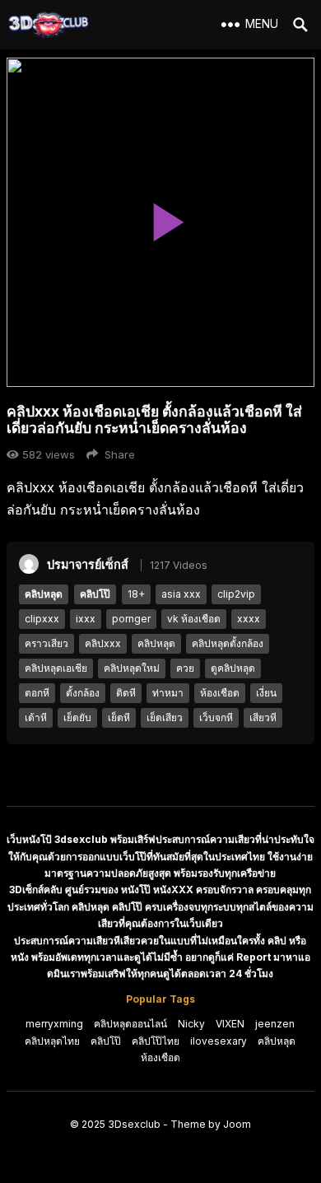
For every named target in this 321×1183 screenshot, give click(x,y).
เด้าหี (36, 717)
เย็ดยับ (77, 717)
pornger (131, 618)
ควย (185, 668)
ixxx (85, 618)
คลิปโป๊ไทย (155, 1041)
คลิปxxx (103, 643)
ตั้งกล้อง (83, 693)
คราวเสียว (46, 643)
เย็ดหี (119, 717)
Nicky (191, 1024)
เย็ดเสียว (165, 717)
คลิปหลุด (44, 594)
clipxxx (42, 618)
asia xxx (181, 594)
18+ (136, 594)
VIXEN (230, 1024)
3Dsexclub (134, 1124)
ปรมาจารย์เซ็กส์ (87, 564)
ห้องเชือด (220, 693)
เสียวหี (263, 717)
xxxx (248, 618)
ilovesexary (218, 1041)
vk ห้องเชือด (194, 618)
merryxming (54, 1024)
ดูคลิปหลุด (233, 668)
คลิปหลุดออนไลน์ (130, 1024)
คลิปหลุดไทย (52, 1041)
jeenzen (275, 1024)
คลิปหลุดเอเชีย (56, 668)
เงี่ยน (266, 693)
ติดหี (126, 693)
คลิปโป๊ (95, 594)
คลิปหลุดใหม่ (132, 668)
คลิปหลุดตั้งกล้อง (227, 643)
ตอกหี (37, 693)
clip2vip (236, 594)
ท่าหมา (168, 693)
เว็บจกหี (216, 717)
